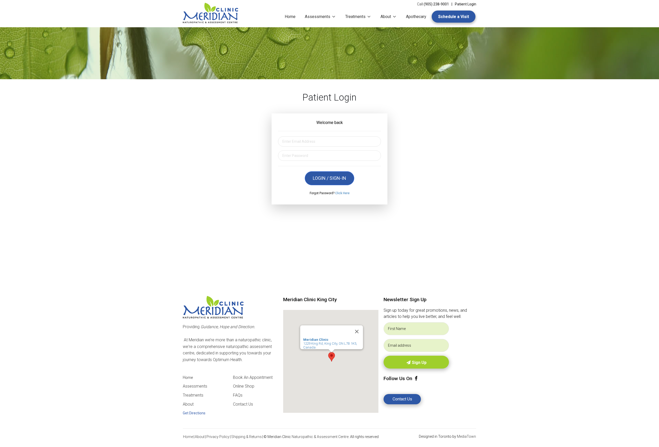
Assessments (318, 16)
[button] (331, 357)
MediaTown (466, 436)
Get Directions (194, 413)
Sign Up (419, 362)
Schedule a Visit (453, 16)
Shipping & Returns (246, 437)
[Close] (357, 331)
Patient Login (465, 4)
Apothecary (416, 16)
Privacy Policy (217, 437)
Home (290, 16)
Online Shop (243, 386)
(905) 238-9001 (436, 4)
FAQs (237, 395)
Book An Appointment (253, 377)
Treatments (356, 16)
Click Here (342, 193)
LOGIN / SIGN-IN (329, 178)
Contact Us (243, 404)
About (386, 16)
